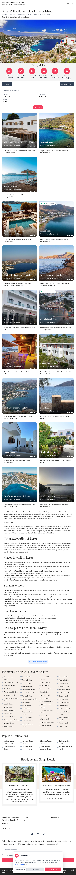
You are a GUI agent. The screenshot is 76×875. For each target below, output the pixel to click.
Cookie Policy (19, 865)
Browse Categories (55, 798)
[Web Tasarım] (72, 871)
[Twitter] (43, 834)
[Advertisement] (56, 169)
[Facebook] (32, 834)
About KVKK (64, 871)
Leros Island (8, 145)
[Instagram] (38, 834)
